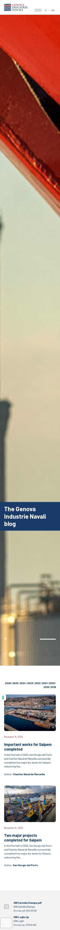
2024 (23, 683)
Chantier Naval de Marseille (29, 774)
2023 (30, 683)
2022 (37, 683)
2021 (44, 683)
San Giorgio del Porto (25, 865)
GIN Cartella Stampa (28, 906)
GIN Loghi (25, 920)
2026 (8, 683)
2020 (52, 683)
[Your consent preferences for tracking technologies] (3, 698)
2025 (15, 683)
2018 (53, 687)
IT (46, 10)
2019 (46, 687)
